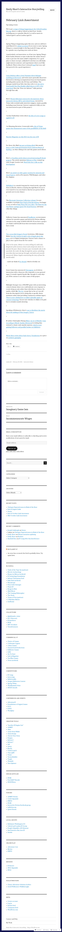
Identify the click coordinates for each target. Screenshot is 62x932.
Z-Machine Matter (14, 599)
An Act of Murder (36, 321)
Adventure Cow (13, 847)
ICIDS (9, 708)
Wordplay (11, 710)
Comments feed (13, 907)
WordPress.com (13, 909)
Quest (10, 746)
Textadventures (13, 627)
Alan (9, 729)
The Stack (11, 595)
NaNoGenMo (12, 679)
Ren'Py (10, 748)
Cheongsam (29, 270)
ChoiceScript (12, 733)
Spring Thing (12, 683)
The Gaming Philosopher (16, 593)
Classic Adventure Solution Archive (19, 884)
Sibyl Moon (11, 591)
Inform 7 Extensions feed (16, 578)
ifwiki (9, 778)
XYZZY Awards (12, 687)
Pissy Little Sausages (14, 584)
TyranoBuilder (12, 757)
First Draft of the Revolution (29, 202)
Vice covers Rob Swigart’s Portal (16, 234)
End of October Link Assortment (18, 513)
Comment (41, 392)
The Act (20, 291)
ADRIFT (10, 727)
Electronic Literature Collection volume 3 (23, 200)
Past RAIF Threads (14, 780)
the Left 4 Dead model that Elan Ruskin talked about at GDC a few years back (25, 86)
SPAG (9, 870)
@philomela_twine (14, 616)
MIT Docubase (12, 624)
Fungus (10, 738)
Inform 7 (10, 742)
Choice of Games (13, 641)
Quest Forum (12, 809)
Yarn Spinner (12, 763)
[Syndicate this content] (6, 549)
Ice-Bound (22, 261)
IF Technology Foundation (16, 576)
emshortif (8, 362)
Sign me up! (12, 448)
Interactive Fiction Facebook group (19, 805)
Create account (13, 901)
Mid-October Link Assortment (17, 515)
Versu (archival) (13, 660)
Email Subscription (13, 432)
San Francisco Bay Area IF (16, 830)
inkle (9, 652)
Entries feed (12, 905)
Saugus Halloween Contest (16, 681)
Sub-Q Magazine (13, 656)
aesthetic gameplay (14, 338)
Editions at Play (31, 160)
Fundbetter (31, 217)
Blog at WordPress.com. (33, 927)
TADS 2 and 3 (12, 750)
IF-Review (11, 866)
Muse (28, 321)
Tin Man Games (13, 658)
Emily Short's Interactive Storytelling (25, 9)
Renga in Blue (12, 589)
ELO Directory (12, 618)
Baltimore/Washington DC (16, 824)
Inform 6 (10, 740)
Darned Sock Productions (16, 647)
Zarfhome (11, 601)
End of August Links (14, 509)
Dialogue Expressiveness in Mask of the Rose (22, 507)
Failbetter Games (13, 650)
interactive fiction (28, 362)
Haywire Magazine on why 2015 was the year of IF (22, 137)
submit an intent (22, 46)
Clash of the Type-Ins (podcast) (18, 570)
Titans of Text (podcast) (15, 597)
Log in (10, 903)
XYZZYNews (12, 782)
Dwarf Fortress (31, 206)
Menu (52, 10)
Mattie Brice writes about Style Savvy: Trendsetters (23, 335)
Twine (10, 755)
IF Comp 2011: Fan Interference (29, 538)
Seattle (10, 832)
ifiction (10, 849)
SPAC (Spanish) (13, 868)
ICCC (9, 706)
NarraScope (11, 582)
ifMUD (10, 801)
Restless (20, 536)
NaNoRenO (9, 185)
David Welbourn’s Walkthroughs (18, 886)
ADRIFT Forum (13, 796)
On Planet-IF (12, 549)
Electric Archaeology (14, 572)
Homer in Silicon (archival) (17, 574)
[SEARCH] (45, 463)
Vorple (10, 759)
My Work (9, 922)
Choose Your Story (14, 736)
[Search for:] (25, 463)
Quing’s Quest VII (20, 206)
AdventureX (12, 702)
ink (9, 744)
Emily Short (12, 534)
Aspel (34, 65)
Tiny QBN (11, 752)
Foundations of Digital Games (17, 704)
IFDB (9, 622)
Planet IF (10, 587)
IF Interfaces (12, 620)
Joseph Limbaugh (13, 530)
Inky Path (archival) (14, 580)
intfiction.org (12, 807)
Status (10, 511)
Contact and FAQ (11, 919)
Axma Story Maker (14, 731)
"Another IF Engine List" (15, 725)
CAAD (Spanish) (13, 799)
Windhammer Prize (14, 685)
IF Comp (10, 675)
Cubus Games (12, 645)
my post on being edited (27, 145)
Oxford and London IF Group (17, 826)
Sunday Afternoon (26, 323)
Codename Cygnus (14, 643)
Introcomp (11, 677)
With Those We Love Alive (26, 204)
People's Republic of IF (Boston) (18, 828)
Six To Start (11, 654)
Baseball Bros (12, 538)
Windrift (10, 761)
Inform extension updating (27, 534)
